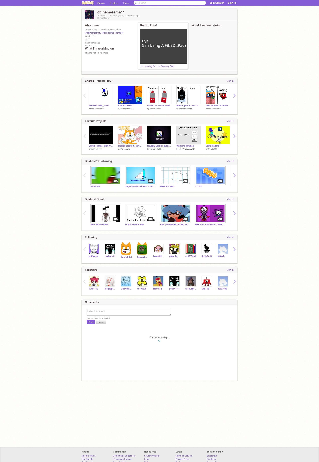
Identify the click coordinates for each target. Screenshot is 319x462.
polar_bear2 (174, 256)
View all (230, 80)
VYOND (221, 256)
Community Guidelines (124, 455)
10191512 (93, 288)
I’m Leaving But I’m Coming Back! (157, 66)
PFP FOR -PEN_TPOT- (99, 105)
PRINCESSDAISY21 (187, 148)
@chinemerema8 (93, 32)
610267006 (190, 256)
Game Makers (212, 145)
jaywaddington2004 (158, 256)
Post (91, 322)
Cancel (101, 322)
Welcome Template (185, 145)
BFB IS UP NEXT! (126, 105)
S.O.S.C (198, 186)
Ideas (126, 3)
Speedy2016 (142, 257)
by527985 (222, 288)
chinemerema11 (97, 108)
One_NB (206, 288)
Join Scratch (217, 2)
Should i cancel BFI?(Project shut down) (101, 145)
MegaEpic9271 (110, 288)
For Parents (87, 459)
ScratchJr (211, 459)
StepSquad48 (191, 288)
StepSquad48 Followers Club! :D (140, 186)
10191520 (141, 288)
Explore (114, 3)
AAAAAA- (95, 186)
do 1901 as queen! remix (158, 105)
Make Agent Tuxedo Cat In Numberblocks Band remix (188, 105)
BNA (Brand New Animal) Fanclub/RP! (175, 224)
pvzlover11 (110, 256)
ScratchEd (212, 455)
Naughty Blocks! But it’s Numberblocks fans (159, 145)
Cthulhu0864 (213, 148)
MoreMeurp (125, 148)
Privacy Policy (182, 459)
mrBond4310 (96, 148)
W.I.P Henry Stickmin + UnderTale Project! (210, 224)
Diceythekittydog (126, 288)
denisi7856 (207, 256)
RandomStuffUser (157, 148)
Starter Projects (151, 455)
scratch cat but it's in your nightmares (130, 145)
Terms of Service (183, 455)
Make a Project (167, 186)
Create (101, 3)
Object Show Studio (134, 224)
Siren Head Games (99, 224)
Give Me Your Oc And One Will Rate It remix (218, 105)
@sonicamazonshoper (112, 32)
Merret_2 (157, 288)
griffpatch (93, 256)
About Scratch (89, 455)
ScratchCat (126, 257)
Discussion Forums (122, 459)
